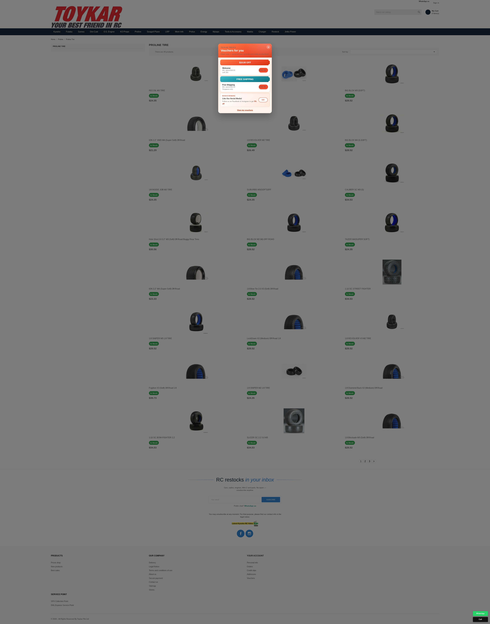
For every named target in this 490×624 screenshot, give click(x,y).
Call (480, 619)
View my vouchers (245, 110)
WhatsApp (480, 613)
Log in (262, 70)
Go (263, 100)
